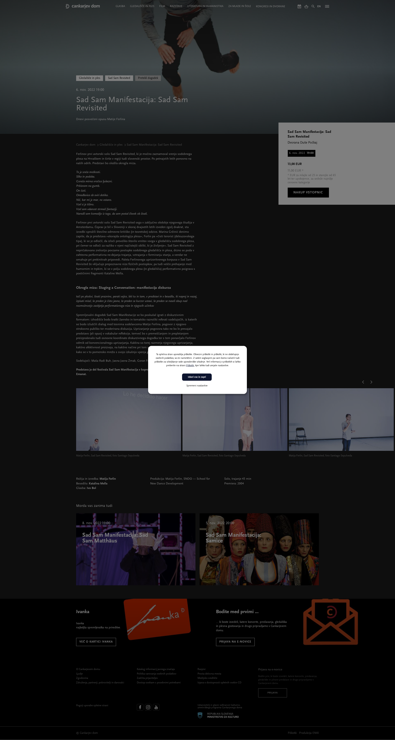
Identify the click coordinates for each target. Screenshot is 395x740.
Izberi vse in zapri (197, 377)
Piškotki (190, 365)
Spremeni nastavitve (197, 386)
